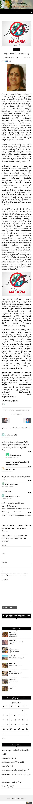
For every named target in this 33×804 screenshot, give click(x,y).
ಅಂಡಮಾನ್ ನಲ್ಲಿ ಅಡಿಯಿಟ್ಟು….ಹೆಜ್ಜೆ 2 (16, 658)
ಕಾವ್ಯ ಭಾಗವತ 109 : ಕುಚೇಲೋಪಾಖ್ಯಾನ (13, 635)
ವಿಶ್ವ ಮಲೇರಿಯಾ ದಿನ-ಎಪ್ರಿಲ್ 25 (22, 410)
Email (3, 554)
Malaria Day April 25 (9, 410)
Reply (29, 451)
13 (15, 720)
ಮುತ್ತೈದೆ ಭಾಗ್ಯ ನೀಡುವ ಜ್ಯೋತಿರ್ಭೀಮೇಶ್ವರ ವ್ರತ (14, 650)
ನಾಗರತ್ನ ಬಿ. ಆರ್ (9, 435)
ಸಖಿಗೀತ (10, 688)
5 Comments (16, 414)
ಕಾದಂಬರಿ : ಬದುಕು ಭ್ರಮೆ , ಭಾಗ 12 (16, 666)
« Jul (4, 738)
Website (4, 562)
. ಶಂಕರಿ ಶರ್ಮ (20, 515)
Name (4, 545)
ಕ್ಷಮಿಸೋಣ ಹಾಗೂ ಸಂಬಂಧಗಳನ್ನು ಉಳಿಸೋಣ (16, 643)
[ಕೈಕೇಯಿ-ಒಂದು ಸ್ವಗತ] (5, 420)
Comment (5, 579)
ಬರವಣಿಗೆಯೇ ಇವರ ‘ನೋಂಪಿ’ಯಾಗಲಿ (13, 682)
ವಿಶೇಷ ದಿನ (16, 49)
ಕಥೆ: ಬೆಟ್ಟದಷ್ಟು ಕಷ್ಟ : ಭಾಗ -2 (15, 673)
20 (15, 724)
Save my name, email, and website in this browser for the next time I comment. (14, 575)
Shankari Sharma (17, 57)
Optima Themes (21, 798)
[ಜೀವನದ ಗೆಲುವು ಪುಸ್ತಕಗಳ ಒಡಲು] (27, 420)
